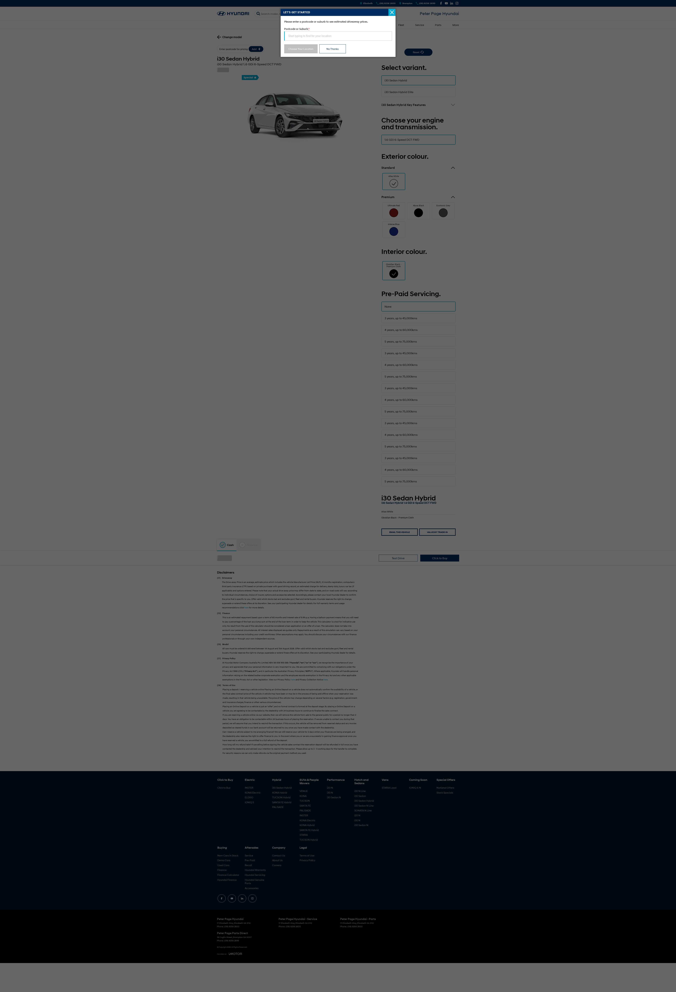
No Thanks (332, 48)
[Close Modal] (392, 12)
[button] (338, 496)
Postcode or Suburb (296, 28)
